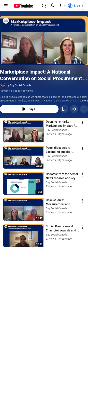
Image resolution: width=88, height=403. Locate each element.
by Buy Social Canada (19, 85)
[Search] (44, 5)
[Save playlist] (64, 109)
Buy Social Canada (56, 130)
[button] (44, 40)
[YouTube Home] (23, 5)
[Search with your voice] (52, 6)
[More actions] (84, 109)
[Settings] (60, 5)
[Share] (74, 109)
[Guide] (5, 5)
